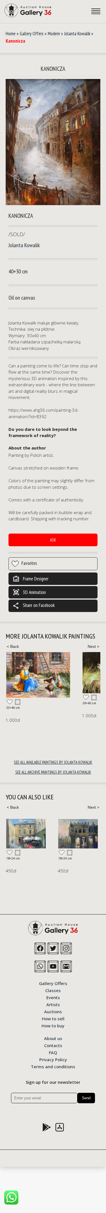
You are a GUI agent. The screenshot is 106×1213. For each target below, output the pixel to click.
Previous (13, 646)
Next (93, 646)
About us (53, 1038)
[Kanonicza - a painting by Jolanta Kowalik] (53, 142)
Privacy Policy (53, 1059)
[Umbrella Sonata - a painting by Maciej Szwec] (26, 833)
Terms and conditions (53, 1066)
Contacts (53, 1045)
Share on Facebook (34, 606)
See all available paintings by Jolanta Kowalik (53, 762)
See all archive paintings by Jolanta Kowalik (53, 772)
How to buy (53, 1025)
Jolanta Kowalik (77, 33)
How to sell (53, 1018)
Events (53, 997)
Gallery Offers (32, 33)
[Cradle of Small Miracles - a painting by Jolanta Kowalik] (38, 675)
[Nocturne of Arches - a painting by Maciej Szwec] (78, 833)
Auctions (53, 1011)
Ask (53, 540)
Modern (54, 33)
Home (11, 33)
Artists (53, 1004)
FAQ (53, 1052)
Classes (53, 990)
